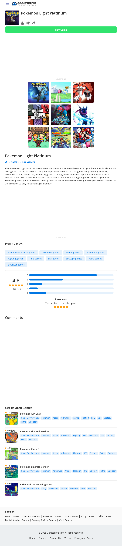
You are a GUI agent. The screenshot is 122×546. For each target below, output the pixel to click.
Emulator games (16, 264)
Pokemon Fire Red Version (34, 431)
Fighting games (15, 258)
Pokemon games (51, 252)
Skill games (54, 258)
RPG (93, 418)
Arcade (64, 488)
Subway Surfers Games (44, 520)
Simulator (93, 435)
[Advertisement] (61, 57)
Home (32, 538)
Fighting (85, 418)
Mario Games (12, 516)
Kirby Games (87, 516)
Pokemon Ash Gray (30, 413)
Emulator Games (31, 516)
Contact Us (55, 538)
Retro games (95, 258)
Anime (76, 418)
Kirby (43, 488)
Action (55, 418)
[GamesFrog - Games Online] (24, 4)
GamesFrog (77, 180)
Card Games (65, 520)
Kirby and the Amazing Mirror (36, 484)
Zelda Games (104, 516)
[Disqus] (61, 361)
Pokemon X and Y (29, 449)
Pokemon (45, 418)
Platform (77, 453)
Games (42, 538)
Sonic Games (71, 516)
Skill (99, 418)
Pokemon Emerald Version (34, 466)
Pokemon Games (52, 516)
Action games (73, 252)
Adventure (66, 418)
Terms (67, 538)
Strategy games (74, 258)
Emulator (33, 421)
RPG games (36, 258)
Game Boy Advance (30, 418)
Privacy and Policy (83, 538)
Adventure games (95, 252)
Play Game (61, 29)
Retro (23, 421)
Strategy (107, 418)
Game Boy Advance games (22, 252)
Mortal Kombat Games (17, 520)
